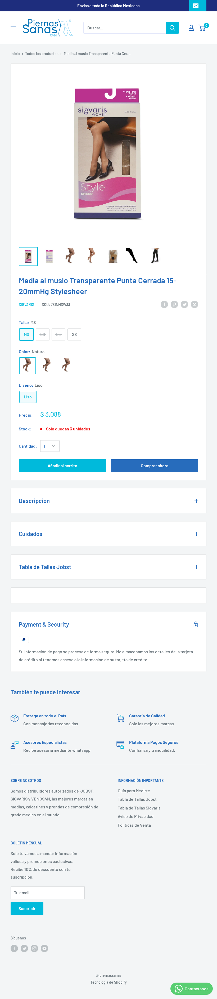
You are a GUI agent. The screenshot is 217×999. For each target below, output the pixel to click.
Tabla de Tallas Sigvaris (139, 807)
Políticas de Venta (134, 824)
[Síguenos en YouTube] (44, 948)
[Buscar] (172, 28)
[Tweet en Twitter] (184, 304)
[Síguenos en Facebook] (14, 948)
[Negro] (66, 365)
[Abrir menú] (13, 28)
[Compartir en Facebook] (164, 304)
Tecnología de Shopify (109, 982)
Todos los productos (41, 53)
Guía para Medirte (134, 790)
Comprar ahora (154, 465)
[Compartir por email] (194, 304)
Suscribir (27, 908)
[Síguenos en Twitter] (24, 948)
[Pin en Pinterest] (174, 304)
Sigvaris (26, 304)
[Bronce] (47, 365)
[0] (202, 28)
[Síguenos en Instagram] (34, 948)
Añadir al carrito (62, 465)
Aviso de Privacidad (135, 816)
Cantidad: (28, 445)
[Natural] (27, 365)
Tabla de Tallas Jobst (137, 799)
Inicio (15, 53)
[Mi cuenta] (191, 28)
